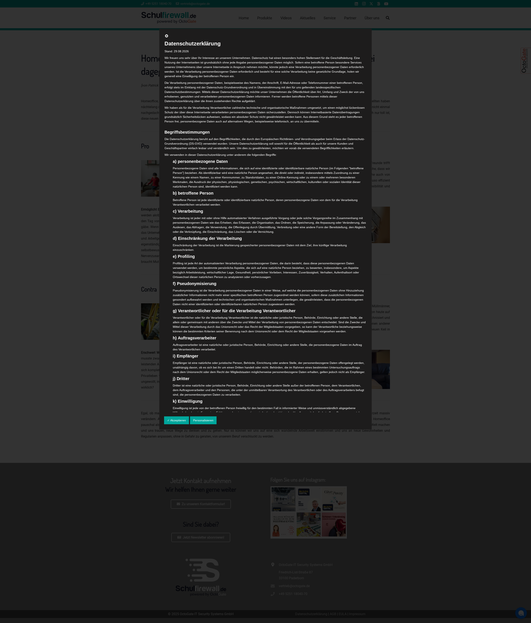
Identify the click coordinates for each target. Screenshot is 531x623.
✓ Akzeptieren (176, 420)
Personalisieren (203, 420)
